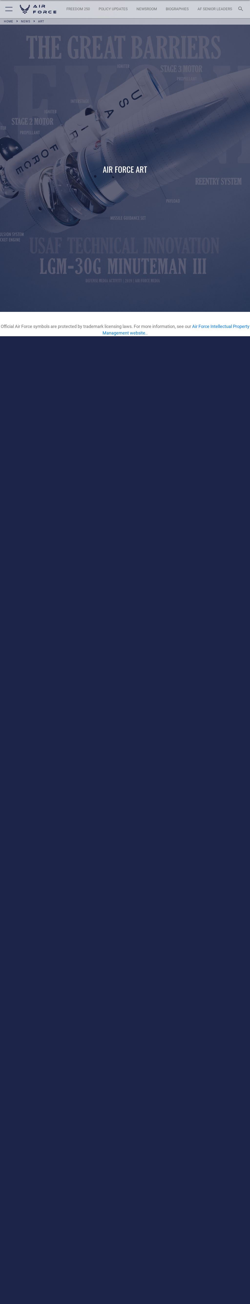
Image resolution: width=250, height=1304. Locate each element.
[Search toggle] (242, 9)
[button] (8, 9)
